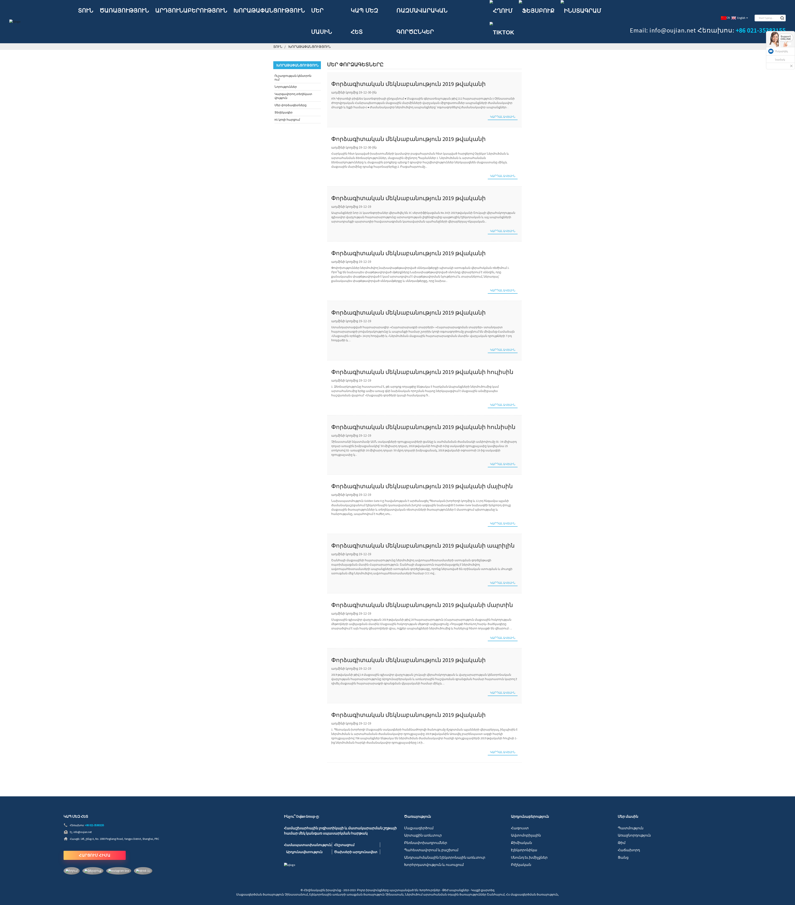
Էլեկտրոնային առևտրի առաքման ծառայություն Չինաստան (356, 894)
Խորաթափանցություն (269, 10)
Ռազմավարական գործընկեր (422, 21)
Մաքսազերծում (419, 828)
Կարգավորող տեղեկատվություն (293, 96)
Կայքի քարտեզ (482, 890)
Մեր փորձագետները (291, 105)
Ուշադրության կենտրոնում (293, 77)
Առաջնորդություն (634, 835)
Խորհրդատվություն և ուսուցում (434, 864)
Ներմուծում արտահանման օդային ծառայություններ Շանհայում (455, 894)
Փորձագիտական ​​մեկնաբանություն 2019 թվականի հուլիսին (422, 372)
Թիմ (621, 842)
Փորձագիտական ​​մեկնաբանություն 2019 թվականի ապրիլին (423, 545)
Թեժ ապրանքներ (455, 890)
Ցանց (623, 857)
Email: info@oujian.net (663, 30)
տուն (85, 10)
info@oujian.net (82, 832)
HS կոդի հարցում (287, 119)
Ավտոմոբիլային (526, 835)
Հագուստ (520, 828)
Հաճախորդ (629, 850)
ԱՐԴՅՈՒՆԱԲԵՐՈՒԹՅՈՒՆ (191, 10)
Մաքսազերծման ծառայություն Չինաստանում (272, 894)
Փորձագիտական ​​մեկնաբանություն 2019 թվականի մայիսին (422, 486)
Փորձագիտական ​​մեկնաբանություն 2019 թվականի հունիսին (423, 427)
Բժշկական (521, 864)
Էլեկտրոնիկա (524, 850)
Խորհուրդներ (429, 890)
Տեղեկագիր (284, 112)
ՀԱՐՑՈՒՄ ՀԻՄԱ (94, 855)
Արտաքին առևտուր (423, 835)
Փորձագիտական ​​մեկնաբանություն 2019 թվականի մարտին (422, 605)
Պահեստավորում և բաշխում (431, 850)
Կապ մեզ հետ (364, 21)
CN (728, 17)
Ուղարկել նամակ (781, 55)
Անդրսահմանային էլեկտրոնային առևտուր (444, 857)
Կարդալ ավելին (502, 117)
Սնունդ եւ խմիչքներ (529, 857)
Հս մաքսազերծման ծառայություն (532, 894)
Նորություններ (286, 87)
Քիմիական (521, 842)
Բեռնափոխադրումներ (425, 842)
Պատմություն (630, 828)
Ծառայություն (124, 10)
